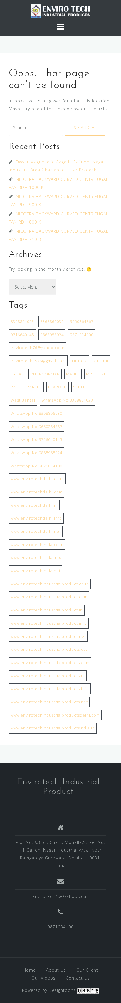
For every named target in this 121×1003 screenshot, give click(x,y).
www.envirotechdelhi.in (34, 505)
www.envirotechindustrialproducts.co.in (51, 649)
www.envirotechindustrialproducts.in (48, 675)
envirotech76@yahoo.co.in (38, 347)
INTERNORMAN (45, 374)
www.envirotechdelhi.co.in (37, 478)
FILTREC (80, 360)
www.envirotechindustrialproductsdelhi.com (55, 715)
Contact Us (78, 978)
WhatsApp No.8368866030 (36, 413)
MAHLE (73, 374)
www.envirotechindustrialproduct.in (47, 610)
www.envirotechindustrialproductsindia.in (53, 728)
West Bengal (23, 400)
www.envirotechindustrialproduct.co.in (50, 583)
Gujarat (101, 360)
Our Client (87, 970)
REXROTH (57, 387)
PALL (16, 387)
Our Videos (43, 978)
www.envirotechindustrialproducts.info (50, 688)
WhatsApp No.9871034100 (36, 465)
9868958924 (52, 334)
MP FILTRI (95, 374)
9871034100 (81, 334)
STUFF (79, 387)
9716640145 (22, 334)
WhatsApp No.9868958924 (36, 452)
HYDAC (17, 374)
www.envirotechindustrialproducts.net (49, 701)
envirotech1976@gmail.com (38, 360)
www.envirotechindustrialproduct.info (49, 623)
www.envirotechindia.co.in (37, 544)
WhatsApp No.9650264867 (36, 426)
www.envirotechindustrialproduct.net (48, 636)
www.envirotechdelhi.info (36, 518)
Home (29, 970)
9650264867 (81, 321)
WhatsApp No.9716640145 (36, 439)
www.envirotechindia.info (36, 557)
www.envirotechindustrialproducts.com (50, 662)
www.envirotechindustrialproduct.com (49, 596)
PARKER (34, 387)
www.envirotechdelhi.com (37, 492)
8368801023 (22, 321)
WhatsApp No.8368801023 (67, 400)
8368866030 (52, 321)
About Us (56, 970)
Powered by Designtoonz (49, 990)
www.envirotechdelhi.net (36, 531)
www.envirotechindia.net (35, 570)
